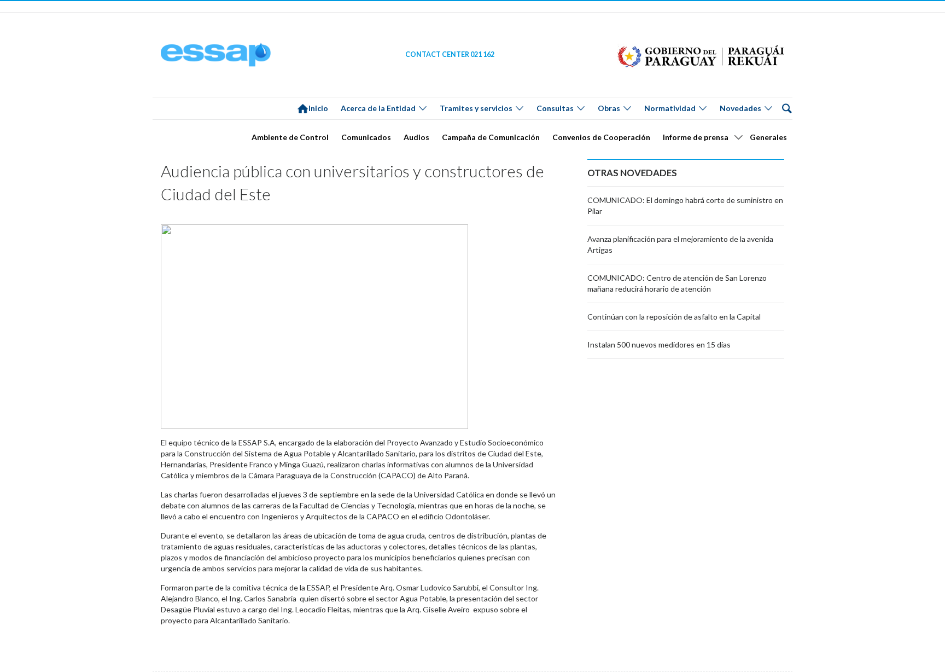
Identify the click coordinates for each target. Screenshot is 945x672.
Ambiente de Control (290, 137)
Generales (768, 137)
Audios (416, 137)
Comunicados (366, 137)
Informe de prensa (695, 137)
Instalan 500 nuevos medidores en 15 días (659, 344)
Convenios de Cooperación (601, 137)
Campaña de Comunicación (491, 137)
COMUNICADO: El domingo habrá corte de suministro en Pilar (685, 205)
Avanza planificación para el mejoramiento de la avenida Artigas (680, 244)
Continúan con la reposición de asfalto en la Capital (674, 316)
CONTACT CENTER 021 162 (449, 54)
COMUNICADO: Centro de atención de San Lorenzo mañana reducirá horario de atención (677, 283)
